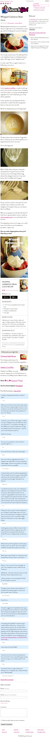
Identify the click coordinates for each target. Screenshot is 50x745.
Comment (3, 707)
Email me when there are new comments (13, 720)
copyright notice (41, 732)
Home (37, 3)
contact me (16, 732)
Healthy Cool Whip (7, 367)
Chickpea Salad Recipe (8, 356)
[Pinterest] (1, 3)
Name (2, 688)
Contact (11, 1)
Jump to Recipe (18, 23)
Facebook (14, 380)
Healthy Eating (39, 10)
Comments (10, 23)
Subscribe (2, 1)
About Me (7, 1)
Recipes (37, 5)
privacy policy (40, 730)
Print (7, 297)
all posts (27, 730)
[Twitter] (5, 3)
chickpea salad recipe (6, 217)
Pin (15, 297)
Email (21, 380)
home (3, 730)
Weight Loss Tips (40, 8)
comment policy (29, 732)
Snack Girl (33, 19)
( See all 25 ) (17, 391)
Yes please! (19, 386)
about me (4, 732)
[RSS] (8, 3)
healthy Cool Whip (10, 88)
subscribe (16, 730)
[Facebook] (3, 3)
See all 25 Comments (7, 679)
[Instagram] (10, 3)
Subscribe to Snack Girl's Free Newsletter (37, 34)
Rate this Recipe (5, 701)
